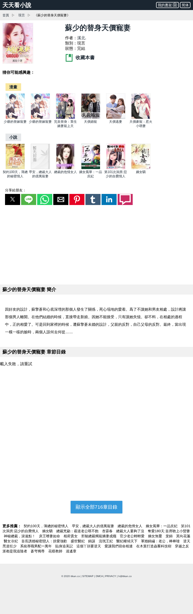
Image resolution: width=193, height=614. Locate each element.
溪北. (81, 38)
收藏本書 (84, 57)
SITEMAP (87, 576)
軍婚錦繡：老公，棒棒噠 (161, 541)
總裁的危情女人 (65, 172)
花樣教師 (55, 551)
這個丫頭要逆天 (89, 546)
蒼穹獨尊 (38, 551)
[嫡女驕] (141, 168)
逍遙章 (71, 551)
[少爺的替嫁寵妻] (15, 118)
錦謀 (92, 541)
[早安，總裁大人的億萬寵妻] (40, 168)
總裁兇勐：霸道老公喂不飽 (78, 531)
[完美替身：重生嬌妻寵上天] (65, 118)
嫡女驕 (141, 172)
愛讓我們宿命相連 (119, 546)
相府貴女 (71, 536)
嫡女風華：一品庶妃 (162, 526)
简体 (185, 5)
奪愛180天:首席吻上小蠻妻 (169, 531)
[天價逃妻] (115, 118)
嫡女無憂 (155, 536)
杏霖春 (108, 531)
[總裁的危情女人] (65, 168)
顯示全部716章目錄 (96, 507)
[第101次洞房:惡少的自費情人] (115, 168)
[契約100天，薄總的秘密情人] (15, 168)
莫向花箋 (183, 536)
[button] (12, 199)
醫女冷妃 (11, 541)
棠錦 (170, 536)
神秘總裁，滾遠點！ (20, 536)
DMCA (99, 576)
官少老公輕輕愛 (133, 536)
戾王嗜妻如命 (50, 536)
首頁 (6, 15)
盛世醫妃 (78, 541)
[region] (96, 244)
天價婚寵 (90, 122)
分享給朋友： (15, 190)
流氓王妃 (106, 541)
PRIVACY (110, 576)
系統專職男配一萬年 (36, 546)
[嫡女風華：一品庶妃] (90, 168)
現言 (21, 15)
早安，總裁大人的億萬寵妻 (93, 526)
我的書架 (165, 5)
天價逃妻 (115, 122)
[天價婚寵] (90, 118)
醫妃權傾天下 (127, 541)
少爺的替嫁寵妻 (15, 122)
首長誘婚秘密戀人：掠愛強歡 (44, 541)
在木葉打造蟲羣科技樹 (154, 546)
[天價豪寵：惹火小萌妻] (141, 118)
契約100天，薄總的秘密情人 (46, 526)
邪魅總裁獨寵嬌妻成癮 (99, 536)
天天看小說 (17, 5)
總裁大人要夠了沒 (130, 531)
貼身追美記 (64, 546)
